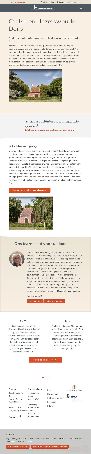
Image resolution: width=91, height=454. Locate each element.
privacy (14, 441)
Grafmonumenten (55, 398)
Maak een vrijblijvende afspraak (29, 190)
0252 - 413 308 (15, 407)
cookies (28, 441)
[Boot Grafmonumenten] (42, 8)
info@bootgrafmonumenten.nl (21, 410)
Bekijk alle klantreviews (45, 360)
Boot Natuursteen (53, 392)
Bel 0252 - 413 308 (54, 301)
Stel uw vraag (35, 301)
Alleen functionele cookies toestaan (50, 447)
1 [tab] (42, 376)
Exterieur (51, 401)
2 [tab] (48, 376)
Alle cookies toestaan (17, 447)
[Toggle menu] (80, 8)
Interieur (51, 405)
